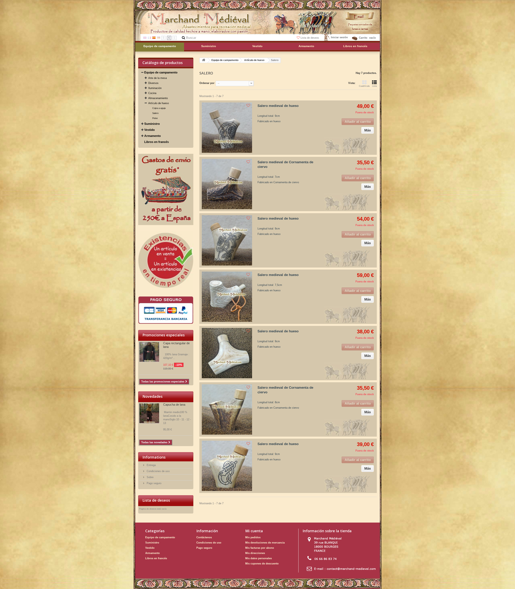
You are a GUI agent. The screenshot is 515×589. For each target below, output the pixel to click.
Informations (154, 457)
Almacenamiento (158, 98)
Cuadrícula (364, 86)
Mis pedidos (253, 537)
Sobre (149, 477)
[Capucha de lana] (149, 413)
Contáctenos (204, 537)
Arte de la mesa (157, 78)
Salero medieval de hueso (278, 106)
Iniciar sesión (339, 37)
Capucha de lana (174, 404)
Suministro (152, 123)
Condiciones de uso (158, 471)
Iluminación (155, 88)
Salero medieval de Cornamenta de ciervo (285, 164)
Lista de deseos (310, 37)
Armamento (152, 135)
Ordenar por (206, 83)
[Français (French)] (149, 37)
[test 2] (165, 189)
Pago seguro (153, 483)
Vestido (149, 129)
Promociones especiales (163, 335)
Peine (155, 118)
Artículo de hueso (158, 103)
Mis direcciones (255, 553)
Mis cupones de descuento (262, 563)
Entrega (151, 465)
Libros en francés (156, 142)
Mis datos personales (258, 558)
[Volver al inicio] (203, 60)
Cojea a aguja (159, 108)
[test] (165, 310)
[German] (158, 37)
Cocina (152, 93)
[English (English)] (144, 37)
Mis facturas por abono (259, 547)
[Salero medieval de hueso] (226, 127)
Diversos (153, 83)
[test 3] (165, 260)
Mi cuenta (254, 530)
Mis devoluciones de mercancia (265, 542)
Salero (155, 113)
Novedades (152, 396)
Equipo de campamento (160, 72)
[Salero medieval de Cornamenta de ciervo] (226, 184)
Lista (374, 86)
